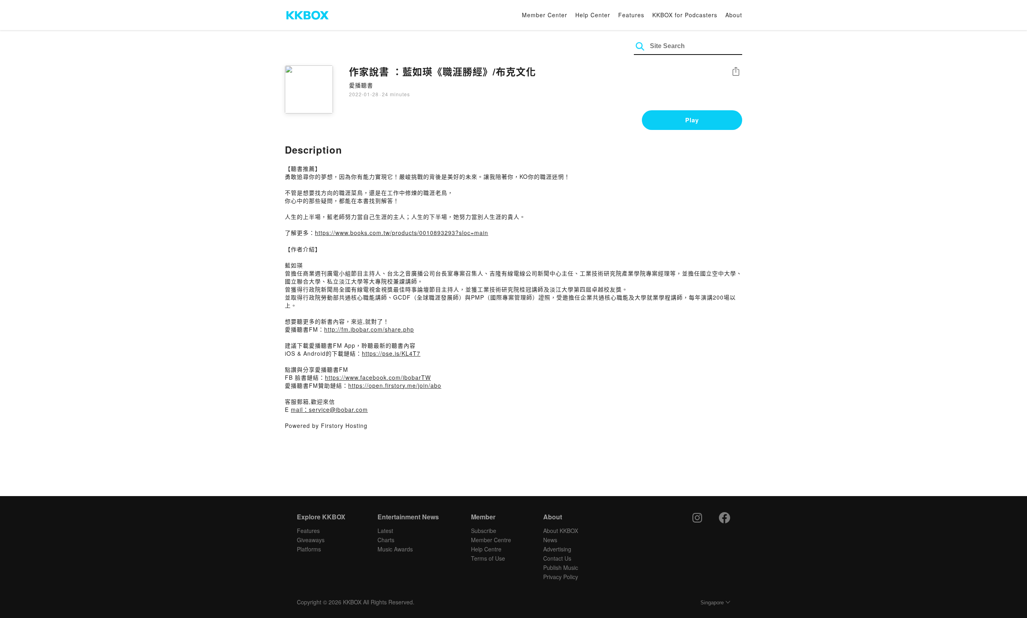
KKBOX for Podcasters (684, 15)
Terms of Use (488, 558)
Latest (385, 531)
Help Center (592, 15)
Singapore (712, 603)
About (733, 15)
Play (692, 119)
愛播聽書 (361, 85)
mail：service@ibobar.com (329, 409)
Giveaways (311, 540)
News (550, 540)
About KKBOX (560, 531)
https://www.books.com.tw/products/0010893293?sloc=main (401, 233)
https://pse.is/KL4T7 (391, 353)
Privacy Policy (560, 577)
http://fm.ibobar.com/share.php (369, 329)
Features (631, 15)
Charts (386, 540)
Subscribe (483, 531)
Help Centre (486, 549)
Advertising (557, 549)
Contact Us (557, 558)
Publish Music (560, 567)
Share (735, 72)
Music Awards (395, 549)
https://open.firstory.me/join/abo (394, 385)
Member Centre (491, 540)
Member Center (544, 15)
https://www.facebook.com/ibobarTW (378, 377)
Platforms (309, 549)
